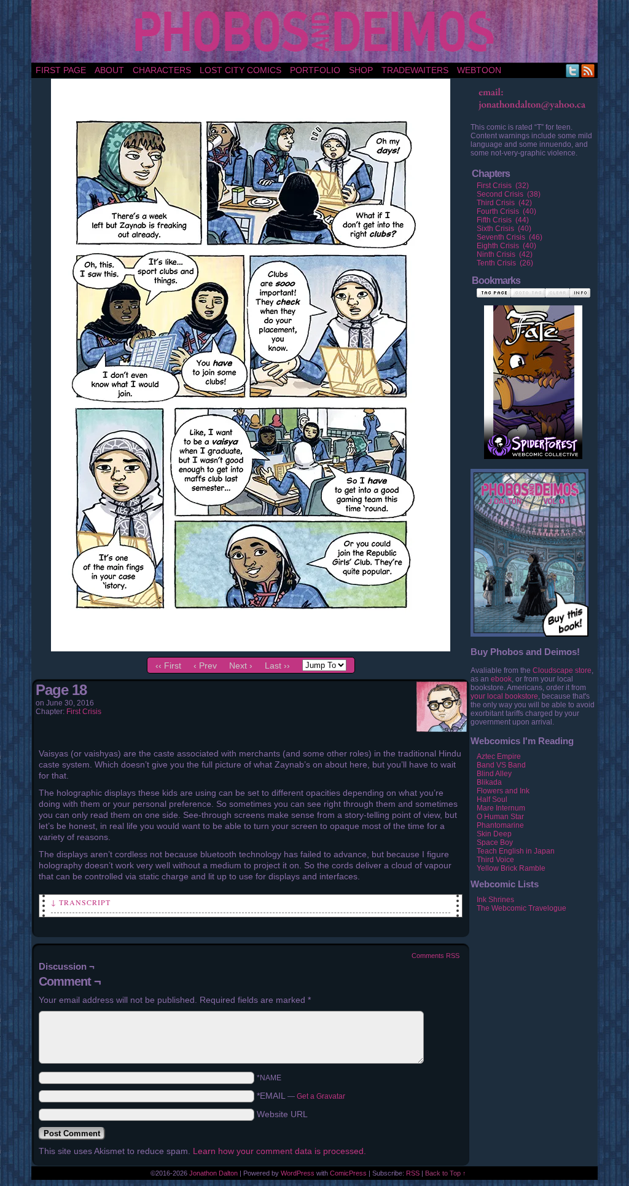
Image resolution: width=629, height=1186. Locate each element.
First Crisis (83, 711)
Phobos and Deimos (316, 31)
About (109, 70)
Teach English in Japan (516, 851)
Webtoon (479, 70)
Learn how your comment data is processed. (279, 1151)
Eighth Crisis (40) (506, 246)
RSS (588, 70)
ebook (501, 679)
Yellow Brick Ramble (511, 868)
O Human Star (500, 816)
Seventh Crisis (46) (509, 237)
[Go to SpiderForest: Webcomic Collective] (533, 446)
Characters (162, 70)
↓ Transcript (81, 902)
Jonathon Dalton (213, 1173)
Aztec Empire (499, 756)
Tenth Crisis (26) (505, 263)
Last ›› (277, 665)
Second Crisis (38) (509, 194)
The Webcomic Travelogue (521, 908)
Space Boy (495, 842)
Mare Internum (501, 808)
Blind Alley (494, 773)
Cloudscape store (562, 670)
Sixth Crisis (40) (504, 228)
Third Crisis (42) (504, 202)
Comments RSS (435, 955)
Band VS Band (501, 765)
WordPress (297, 1173)
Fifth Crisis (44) (503, 220)
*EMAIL (301, 1096)
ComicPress (348, 1173)
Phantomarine (500, 825)
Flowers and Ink (503, 791)
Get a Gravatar (321, 1096)
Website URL (282, 1114)
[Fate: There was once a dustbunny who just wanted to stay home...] (533, 369)
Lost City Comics (240, 70)
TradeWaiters (414, 70)
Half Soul (492, 799)
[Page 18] (250, 648)
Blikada (489, 782)
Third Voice (495, 859)
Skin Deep (494, 834)
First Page (61, 70)
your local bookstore (504, 696)
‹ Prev (205, 665)
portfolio (315, 70)
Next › (240, 665)
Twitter (572, 70)
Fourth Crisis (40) (506, 211)
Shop (361, 70)
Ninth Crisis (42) (505, 254)
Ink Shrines (495, 899)
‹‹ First (168, 665)
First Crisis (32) (503, 185)
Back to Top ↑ (445, 1173)
